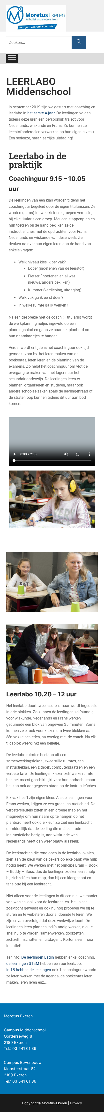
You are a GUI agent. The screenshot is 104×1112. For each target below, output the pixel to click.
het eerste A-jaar (40, 113)
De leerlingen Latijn (37, 957)
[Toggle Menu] (12, 58)
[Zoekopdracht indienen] (79, 42)
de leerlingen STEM (22, 963)
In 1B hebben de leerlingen (28, 970)
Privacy (76, 1103)
